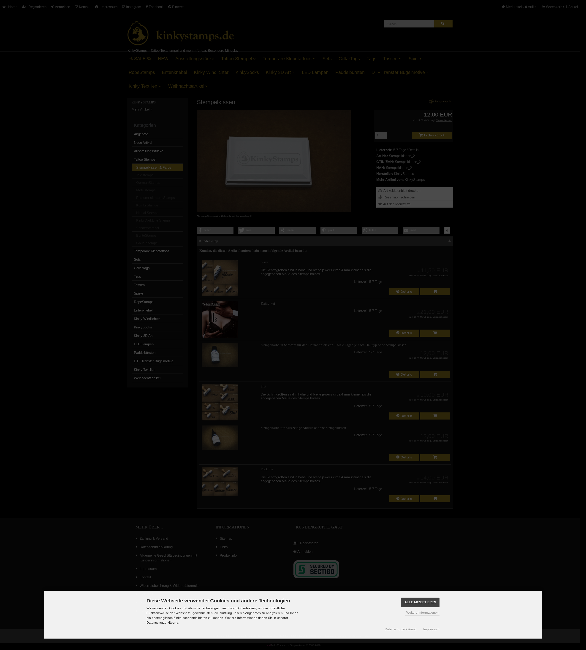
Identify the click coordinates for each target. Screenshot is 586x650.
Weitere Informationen (422, 612)
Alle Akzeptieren (420, 602)
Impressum (431, 629)
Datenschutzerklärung (401, 629)
